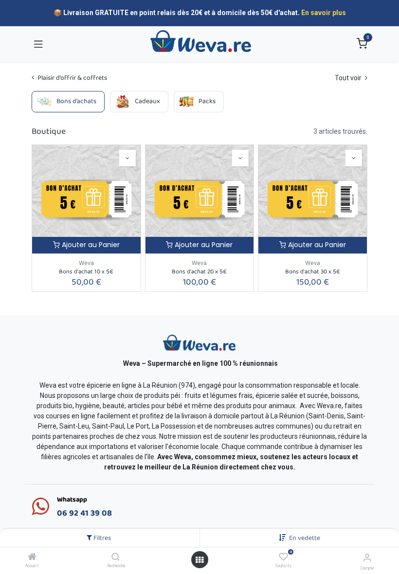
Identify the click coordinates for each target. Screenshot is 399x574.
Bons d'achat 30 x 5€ (312, 271)
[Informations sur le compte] (367, 557)
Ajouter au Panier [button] (90, 245)
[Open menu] (199, 560)
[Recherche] (115, 557)
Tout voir (349, 78)
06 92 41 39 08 (84, 513)
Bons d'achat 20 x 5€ (199, 271)
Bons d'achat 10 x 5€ (86, 271)
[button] (304, 538)
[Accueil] (32, 557)
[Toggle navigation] (38, 44)
